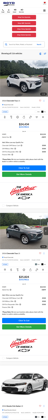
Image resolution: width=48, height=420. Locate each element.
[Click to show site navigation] (44, 11)
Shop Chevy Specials (24, 29)
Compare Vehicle (12, 206)
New (8, 12)
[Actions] (44, 101)
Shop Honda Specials (24, 35)
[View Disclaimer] (43, 117)
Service (21, 12)
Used (14, 12)
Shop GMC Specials (24, 23)
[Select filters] (40, 53)
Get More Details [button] (24, 174)
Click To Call (24, 168)
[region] (24, 148)
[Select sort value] (44, 53)
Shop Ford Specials (24, 17)
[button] (3, 11)
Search (39, 44)
